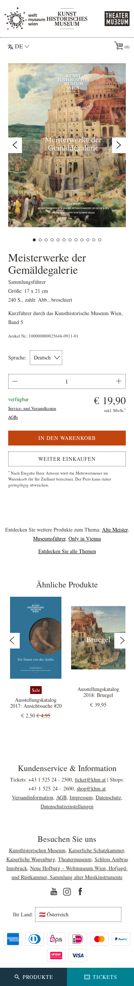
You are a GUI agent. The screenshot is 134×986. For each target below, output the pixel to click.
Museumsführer (49, 538)
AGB (61, 797)
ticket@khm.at (90, 779)
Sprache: (17, 358)
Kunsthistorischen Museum (37, 850)
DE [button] (19, 46)
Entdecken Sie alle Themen (67, 551)
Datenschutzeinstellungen (67, 806)
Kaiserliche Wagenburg (30, 859)
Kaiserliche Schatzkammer (96, 850)
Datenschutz (108, 797)
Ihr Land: (23, 914)
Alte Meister (115, 529)
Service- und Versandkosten (32, 408)
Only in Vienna (84, 538)
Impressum (81, 797)
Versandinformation (32, 797)
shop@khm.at (91, 788)
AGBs (13, 417)
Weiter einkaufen (67, 458)
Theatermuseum (75, 859)
